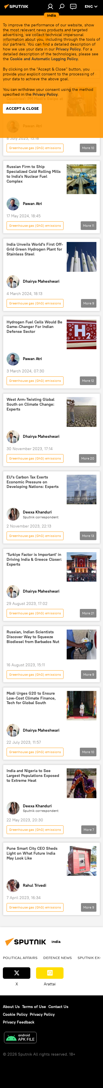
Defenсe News (57, 957)
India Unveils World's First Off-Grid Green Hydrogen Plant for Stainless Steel (35, 249)
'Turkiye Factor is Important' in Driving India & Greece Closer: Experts (34, 559)
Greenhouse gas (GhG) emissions (35, 148)
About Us (11, 1006)
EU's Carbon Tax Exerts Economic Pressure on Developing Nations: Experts (33, 482)
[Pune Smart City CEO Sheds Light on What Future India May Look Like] (81, 861)
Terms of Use (34, 1006)
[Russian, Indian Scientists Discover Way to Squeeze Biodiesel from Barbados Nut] (81, 644)
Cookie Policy (15, 1014)
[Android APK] (20, 1038)
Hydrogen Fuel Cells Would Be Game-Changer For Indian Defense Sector (34, 327)
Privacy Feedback (18, 1022)
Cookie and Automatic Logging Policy (44, 58)
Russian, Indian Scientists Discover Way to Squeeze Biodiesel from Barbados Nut (33, 637)
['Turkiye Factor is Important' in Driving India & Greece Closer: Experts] (81, 567)
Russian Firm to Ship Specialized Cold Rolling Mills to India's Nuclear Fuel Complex (34, 173)
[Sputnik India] (17, 8)
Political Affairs (20, 957)
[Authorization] (50, 6)
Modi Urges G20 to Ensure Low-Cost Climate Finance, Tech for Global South (31, 698)
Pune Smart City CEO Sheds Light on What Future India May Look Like (32, 853)
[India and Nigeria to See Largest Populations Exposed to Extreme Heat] (81, 783)
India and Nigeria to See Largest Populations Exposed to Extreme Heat (33, 775)
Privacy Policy (68, 49)
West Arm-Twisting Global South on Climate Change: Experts (30, 404)
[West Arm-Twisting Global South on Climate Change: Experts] (81, 412)
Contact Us (58, 1006)
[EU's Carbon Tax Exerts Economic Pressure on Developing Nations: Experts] (81, 490)
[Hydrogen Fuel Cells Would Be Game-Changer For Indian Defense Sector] (81, 334)
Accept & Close (22, 109)
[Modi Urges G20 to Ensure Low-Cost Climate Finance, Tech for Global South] (81, 706)
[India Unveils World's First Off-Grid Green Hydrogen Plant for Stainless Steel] (81, 257)
